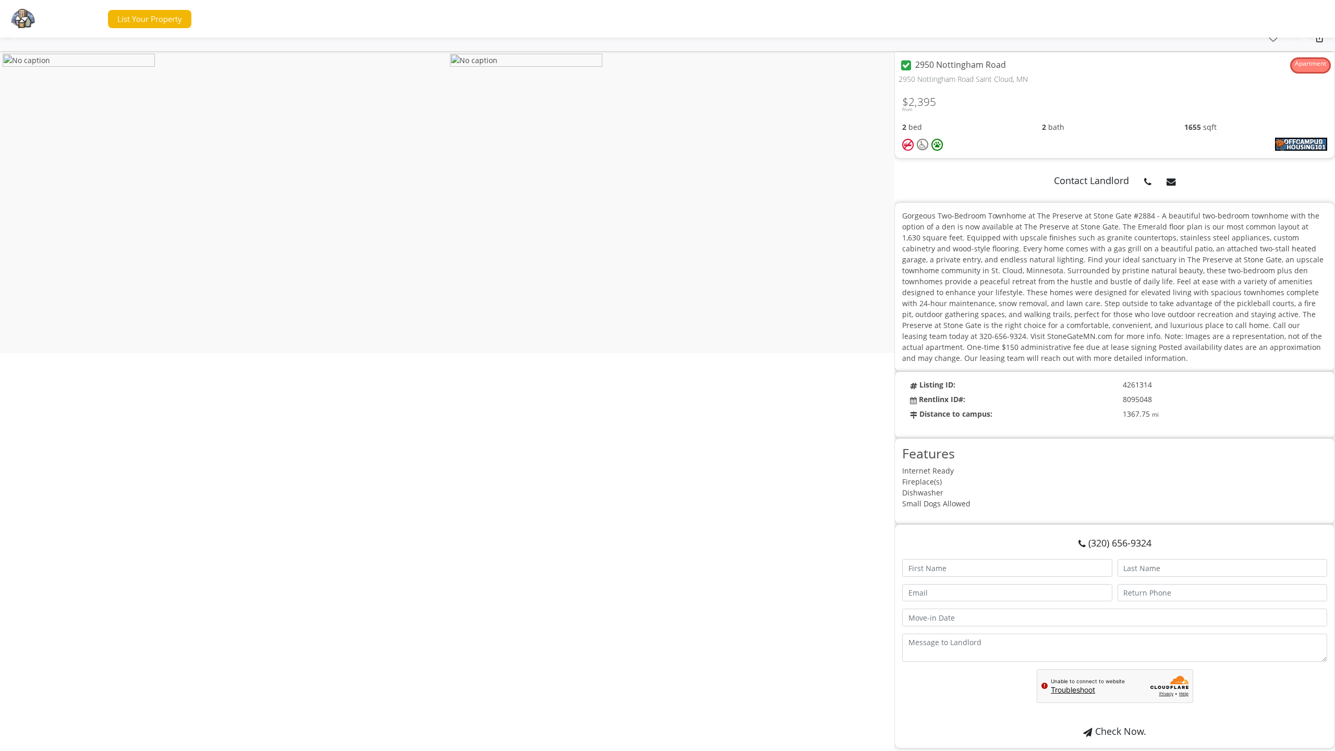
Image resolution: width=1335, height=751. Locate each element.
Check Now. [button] (1119, 731)
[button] (80, 19)
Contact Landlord (1091, 180)
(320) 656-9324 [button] (1118, 543)
